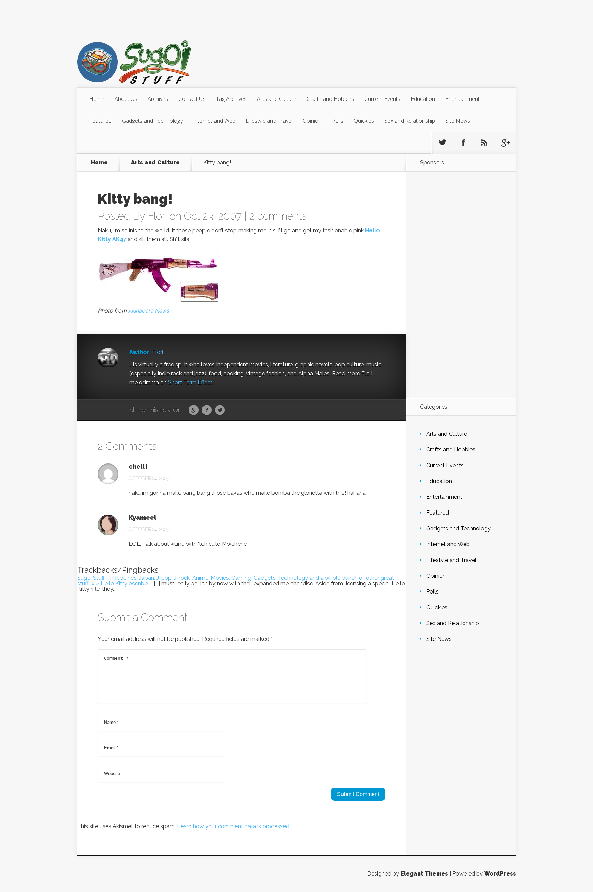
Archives (158, 99)
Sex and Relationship (409, 121)
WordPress (500, 873)
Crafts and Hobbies (330, 99)
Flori (157, 216)
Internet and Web (214, 121)
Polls (338, 121)
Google (193, 410)
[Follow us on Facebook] (463, 143)
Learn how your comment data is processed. (233, 826)
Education (423, 99)
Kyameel (142, 518)
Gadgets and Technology (152, 121)
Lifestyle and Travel (269, 121)
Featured (100, 121)
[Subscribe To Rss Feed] (484, 143)
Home (96, 99)
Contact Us (192, 99)
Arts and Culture (276, 99)
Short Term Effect (191, 382)
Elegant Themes (424, 873)
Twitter (219, 410)
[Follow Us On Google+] (505, 143)
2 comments (278, 216)
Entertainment (462, 99)
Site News (457, 121)
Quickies (364, 121)
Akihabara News (148, 310)
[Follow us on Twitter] (442, 143)
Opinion (312, 121)
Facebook (206, 410)
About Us (126, 99)
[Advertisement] (461, 285)
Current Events (382, 99)
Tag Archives (231, 99)
